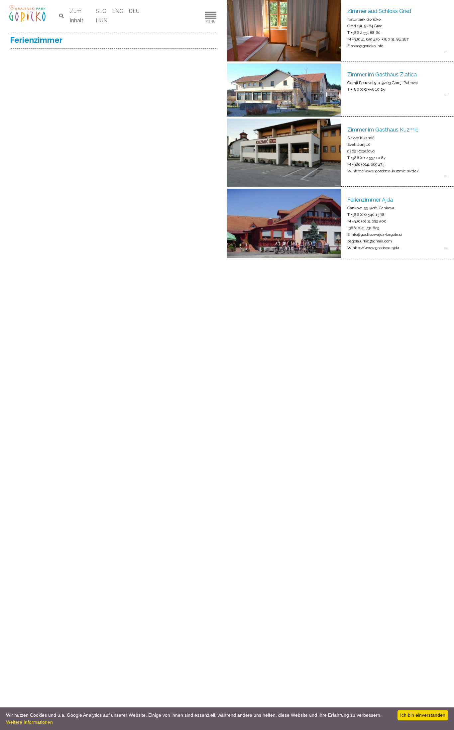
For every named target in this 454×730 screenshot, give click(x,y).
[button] (190, 16)
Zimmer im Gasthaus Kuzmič (382, 130)
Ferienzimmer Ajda (370, 200)
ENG (117, 11)
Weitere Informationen (29, 722)
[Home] (28, 13)
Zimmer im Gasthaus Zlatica (382, 74)
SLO (101, 11)
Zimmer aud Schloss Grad (379, 11)
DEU (134, 11)
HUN (101, 20)
